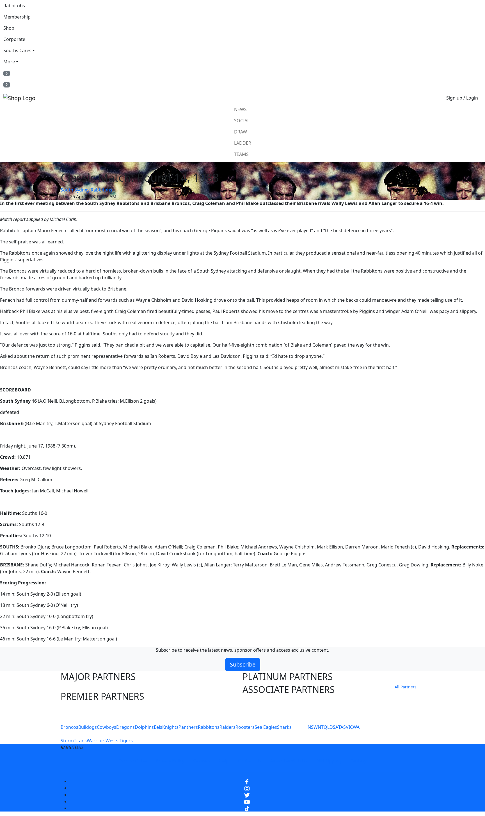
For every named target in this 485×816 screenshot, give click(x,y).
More (9, 62)
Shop (8, 28)
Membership (17, 17)
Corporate (14, 39)
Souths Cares (17, 50)
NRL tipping (329, 761)
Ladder (242, 143)
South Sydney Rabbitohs (86, 190)
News (240, 109)
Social (242, 120)
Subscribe (242, 664)
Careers (201, 761)
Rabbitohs (14, 6)
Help (224, 761)
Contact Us (249, 761)
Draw (240, 132)
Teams (241, 154)
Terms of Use (133, 761)
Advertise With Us (289, 761)
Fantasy (358, 761)
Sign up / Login (462, 98)
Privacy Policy (170, 761)
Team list (71, 166)
